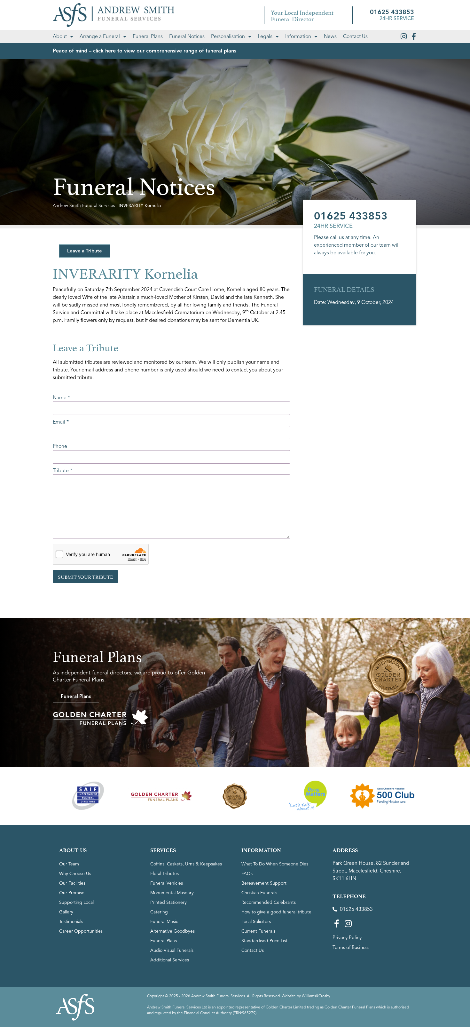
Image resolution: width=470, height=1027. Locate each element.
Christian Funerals (259, 893)
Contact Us (355, 36)
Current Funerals (258, 931)
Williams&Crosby (316, 995)
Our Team (69, 864)
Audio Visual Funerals (171, 950)
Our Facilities (72, 883)
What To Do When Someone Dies (274, 864)
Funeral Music (164, 921)
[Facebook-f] (413, 36)
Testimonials (71, 921)
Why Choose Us (75, 873)
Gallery (66, 912)
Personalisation (228, 36)
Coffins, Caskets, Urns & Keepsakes (186, 864)
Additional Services (169, 960)
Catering (159, 912)
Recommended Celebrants (268, 902)
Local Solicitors (256, 921)
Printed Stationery (168, 902)
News (330, 36)
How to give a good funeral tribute (276, 912)
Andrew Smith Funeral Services (84, 205)
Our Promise (71, 893)
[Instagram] (403, 36)
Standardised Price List (264, 940)
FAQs (247, 873)
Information (298, 36)
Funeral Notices (187, 36)
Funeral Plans (148, 36)
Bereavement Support (263, 883)
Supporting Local (76, 902)
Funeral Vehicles (166, 883)
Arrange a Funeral (100, 36)
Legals (265, 36)
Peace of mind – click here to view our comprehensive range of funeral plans (144, 51)
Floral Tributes (164, 873)
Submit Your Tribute (85, 576)
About (60, 36)
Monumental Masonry (172, 893)
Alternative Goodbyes (172, 931)
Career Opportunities (81, 931)
